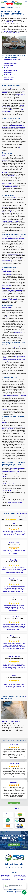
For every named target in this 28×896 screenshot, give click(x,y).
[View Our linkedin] (18, 867)
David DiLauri (14, 744)
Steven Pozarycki (14, 763)
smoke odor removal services (11, 379)
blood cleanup (10, 428)
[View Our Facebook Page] (9, 867)
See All (25, 697)
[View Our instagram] (21, 867)
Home (3, 7)
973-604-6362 (14, 844)
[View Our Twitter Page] (7, 867)
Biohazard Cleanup (8, 79)
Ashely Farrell (14, 782)
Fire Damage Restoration (10, 74)
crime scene (5, 427)
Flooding (4, 155)
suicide (19, 427)
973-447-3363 (18, 4)
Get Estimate (10, 4)
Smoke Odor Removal (9, 77)
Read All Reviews (14, 803)
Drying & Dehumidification (10, 63)
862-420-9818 (21, 879)
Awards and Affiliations (14, 809)
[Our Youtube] (15, 867)
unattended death (12, 427)
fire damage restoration (15, 347)
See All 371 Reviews (22, 513)
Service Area (10, 7)
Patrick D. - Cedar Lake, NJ (11, 721)
